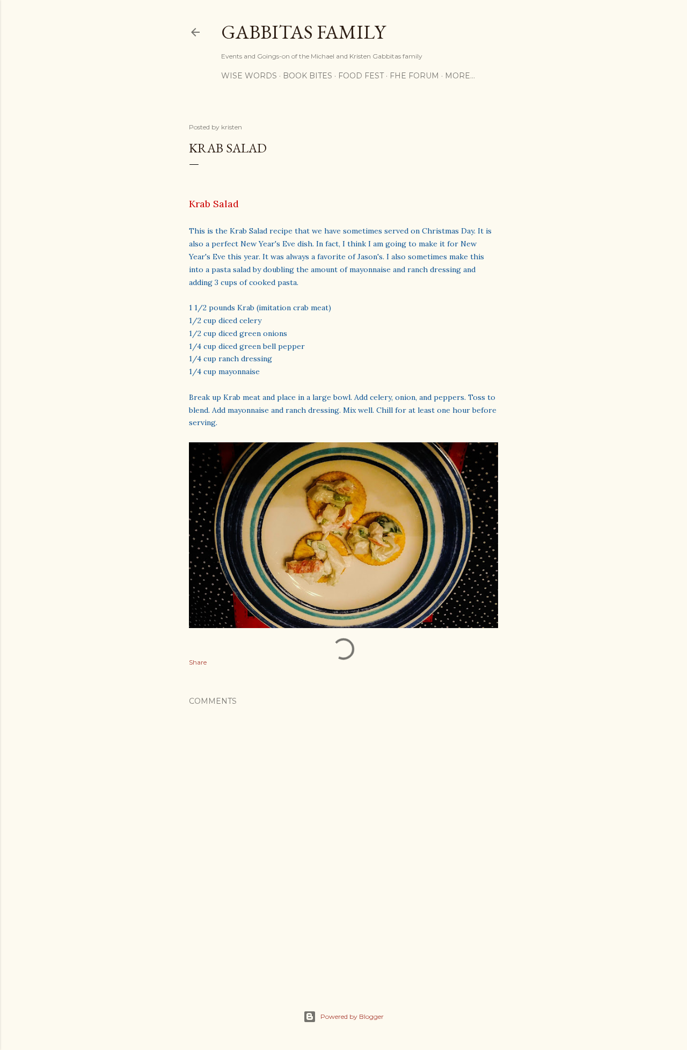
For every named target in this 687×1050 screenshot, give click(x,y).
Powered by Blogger (352, 1016)
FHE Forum (414, 76)
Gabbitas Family (303, 32)
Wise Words (249, 76)
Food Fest (361, 76)
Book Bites (307, 76)
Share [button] (198, 662)
